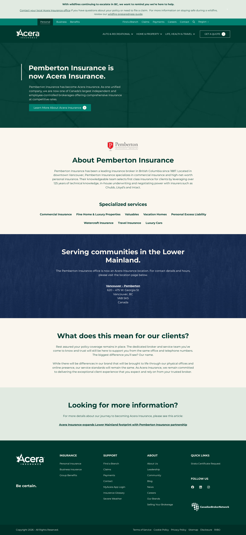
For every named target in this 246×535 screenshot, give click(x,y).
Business (61, 22)
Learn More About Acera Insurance (57, 107)
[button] (194, 22)
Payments (158, 22)
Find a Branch (130, 22)
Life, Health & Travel (178, 34)
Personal (45, 22)
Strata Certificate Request (206, 463)
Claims (145, 22)
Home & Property (147, 34)
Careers (172, 22)
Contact (184, 22)
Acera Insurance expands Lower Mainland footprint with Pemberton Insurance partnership (123, 424)
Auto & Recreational (116, 34)
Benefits (75, 22)
